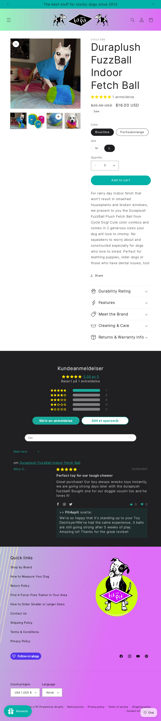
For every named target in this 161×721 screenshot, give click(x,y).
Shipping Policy (21, 622)
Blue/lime (102, 132)
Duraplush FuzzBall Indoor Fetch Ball (50, 463)
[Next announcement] (153, 4)
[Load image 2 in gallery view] (36, 121)
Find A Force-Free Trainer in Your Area (38, 595)
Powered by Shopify (51, 706)
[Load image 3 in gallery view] (73, 121)
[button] (8, 20)
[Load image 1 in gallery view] (18, 121)
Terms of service (118, 706)
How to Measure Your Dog (29, 576)
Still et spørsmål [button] (105, 421)
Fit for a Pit (32, 706)
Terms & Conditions (24, 632)
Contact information (139, 711)
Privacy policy (96, 706)
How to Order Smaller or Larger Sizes (37, 604)
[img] (66, 469)
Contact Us (18, 613)
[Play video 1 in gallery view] (55, 121)
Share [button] (99, 275)
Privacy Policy (20, 641)
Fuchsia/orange (132, 132)
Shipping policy (141, 706)
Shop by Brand (21, 567)
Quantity (96, 157)
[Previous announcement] (8, 4)
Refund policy (75, 706)
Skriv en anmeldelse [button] (56, 421)
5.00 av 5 (91, 377)
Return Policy (20, 586)
